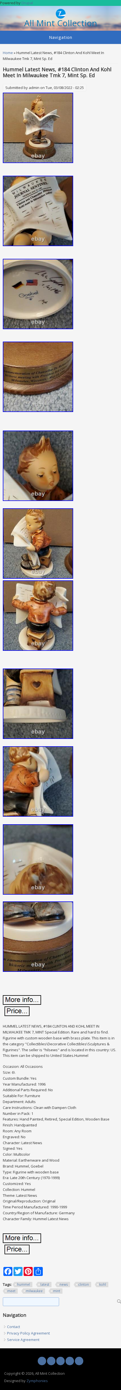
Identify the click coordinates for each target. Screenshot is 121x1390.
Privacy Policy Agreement (28, 1333)
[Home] (61, 17)
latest (45, 1284)
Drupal (27, 2)
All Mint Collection (60, 23)
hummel (23, 1284)
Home (8, 52)
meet (11, 1291)
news (64, 1284)
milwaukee (34, 1291)
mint (56, 1291)
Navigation (60, 37)
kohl (102, 1284)
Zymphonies (37, 1380)
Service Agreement (23, 1339)
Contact (13, 1326)
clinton (83, 1284)
